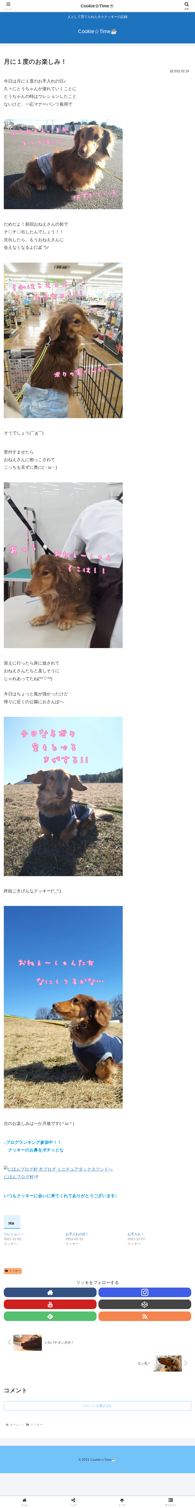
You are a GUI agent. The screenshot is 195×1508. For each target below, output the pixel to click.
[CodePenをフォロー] (144, 1304)
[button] (180, 963)
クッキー (14, 1271)
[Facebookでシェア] (32, 1325)
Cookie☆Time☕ (97, 6)
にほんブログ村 (19, 1177)
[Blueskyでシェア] (119, 1312)
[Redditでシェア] (119, 1325)
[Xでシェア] (32, 1312)
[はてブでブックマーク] (162, 1325)
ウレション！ (14, 1234)
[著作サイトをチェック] (50, 1292)
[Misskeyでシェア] (162, 1312)
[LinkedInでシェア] (119, 1338)
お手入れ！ (135, 1234)
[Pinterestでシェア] (76, 1338)
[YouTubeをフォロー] (50, 1304)
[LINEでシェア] (32, 1338)
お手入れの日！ (77, 1234)
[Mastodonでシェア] (76, 1312)
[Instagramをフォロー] (144, 1292)
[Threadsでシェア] (76, 1325)
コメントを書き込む (97, 1406)
